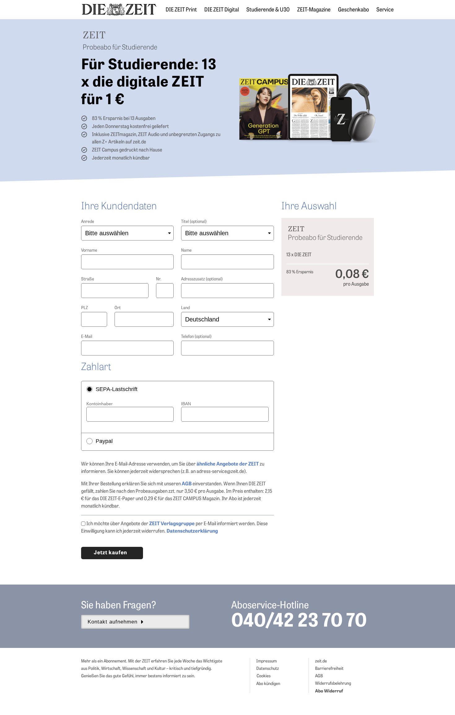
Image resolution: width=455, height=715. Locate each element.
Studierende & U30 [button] (268, 10)
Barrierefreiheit (329, 668)
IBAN (186, 403)
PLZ (84, 308)
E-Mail (86, 336)
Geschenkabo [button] (353, 10)
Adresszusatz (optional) (202, 279)
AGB (319, 676)
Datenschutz (267, 668)
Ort (118, 308)
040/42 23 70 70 (299, 622)
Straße (87, 279)
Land (185, 308)
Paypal (104, 441)
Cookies (264, 676)
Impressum (266, 661)
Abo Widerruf (329, 691)
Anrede (87, 221)
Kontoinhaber (99, 403)
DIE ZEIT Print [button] (181, 10)
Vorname (89, 250)
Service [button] (385, 10)
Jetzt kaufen (110, 552)
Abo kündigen (268, 684)
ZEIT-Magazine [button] (314, 10)
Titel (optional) (193, 221)
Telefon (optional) (196, 336)
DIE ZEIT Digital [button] (221, 10)
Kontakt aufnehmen (112, 622)
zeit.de (321, 661)
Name (186, 250)
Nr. (158, 279)
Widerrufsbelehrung (333, 683)
